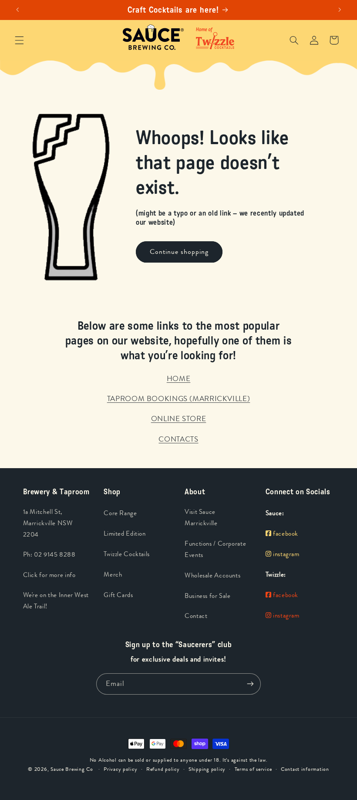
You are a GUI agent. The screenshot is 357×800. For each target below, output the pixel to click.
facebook (284, 533)
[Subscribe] (250, 684)
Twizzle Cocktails (127, 554)
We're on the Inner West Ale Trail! (56, 601)
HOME (179, 378)
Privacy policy (120, 769)
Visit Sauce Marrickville (201, 517)
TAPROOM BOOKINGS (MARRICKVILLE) (178, 398)
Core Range (120, 513)
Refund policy (163, 769)
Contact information (305, 769)
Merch (113, 574)
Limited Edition (124, 533)
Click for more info (49, 575)
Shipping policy (207, 769)
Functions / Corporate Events (215, 549)
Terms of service (253, 769)
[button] (19, 40)
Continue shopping (179, 251)
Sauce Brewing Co (72, 769)
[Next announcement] (339, 10)
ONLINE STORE (178, 418)
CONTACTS (178, 439)
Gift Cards (118, 595)
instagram (285, 554)
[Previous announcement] (17, 10)
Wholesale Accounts (212, 575)
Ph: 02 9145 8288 (49, 554)
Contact (196, 616)
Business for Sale (208, 596)
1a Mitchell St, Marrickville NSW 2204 (48, 523)
